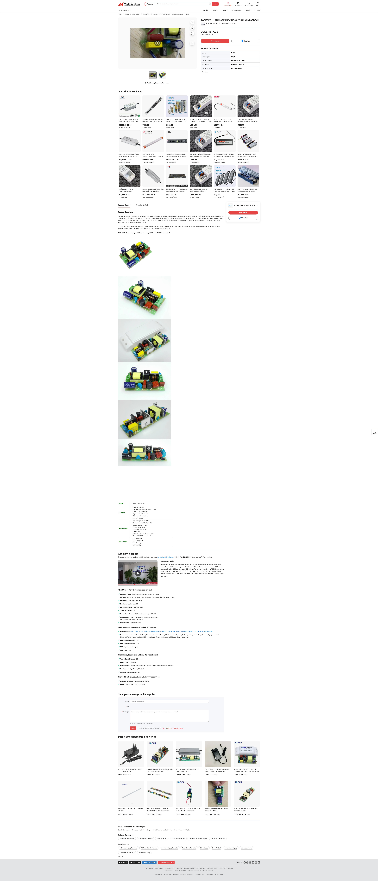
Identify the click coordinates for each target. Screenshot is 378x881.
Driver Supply (204, 848)
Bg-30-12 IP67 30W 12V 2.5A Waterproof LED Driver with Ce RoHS (223, 120)
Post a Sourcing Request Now (173, 728)
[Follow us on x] (247, 862)
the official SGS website (165, 557)
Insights (230, 868)
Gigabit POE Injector (159, 631)
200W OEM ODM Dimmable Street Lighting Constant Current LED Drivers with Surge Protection (129, 155)
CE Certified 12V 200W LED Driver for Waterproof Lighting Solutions (224, 155)
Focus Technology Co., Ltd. (175, 874)
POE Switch (176, 631)
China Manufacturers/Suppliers (173, 868)
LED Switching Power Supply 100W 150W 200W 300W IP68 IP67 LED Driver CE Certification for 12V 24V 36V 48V (224, 190)
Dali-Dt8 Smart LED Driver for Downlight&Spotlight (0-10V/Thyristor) (199, 190)
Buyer (214, 10)
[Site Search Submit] (215, 4)
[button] (210, 4)
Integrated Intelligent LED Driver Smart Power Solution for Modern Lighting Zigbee (176, 155)
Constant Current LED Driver (180, 14)
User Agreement (199, 874)
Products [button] (150, 4)
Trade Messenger (149, 862)
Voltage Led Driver (246, 848)
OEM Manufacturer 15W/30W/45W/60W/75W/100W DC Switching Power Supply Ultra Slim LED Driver (152, 155)
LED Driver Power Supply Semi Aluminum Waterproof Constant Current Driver (247, 155)
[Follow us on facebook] (245, 862)
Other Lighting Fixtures (145, 839)
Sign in (258, 5)
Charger (169, 631)
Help (224, 10)
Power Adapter (161, 839)
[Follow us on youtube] (253, 862)
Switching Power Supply (127, 839)
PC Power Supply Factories (149, 848)
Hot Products (149, 868)
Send (133, 728)
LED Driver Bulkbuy (144, 853)
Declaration (210, 874)
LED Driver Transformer (218, 839)
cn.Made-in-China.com (208, 870)
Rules (258, 10)
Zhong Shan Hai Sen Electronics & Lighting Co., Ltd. (221, 23)
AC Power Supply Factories (170, 848)
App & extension (236, 10)
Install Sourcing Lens (167, 862)
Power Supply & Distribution (148, 14)
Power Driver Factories (189, 848)
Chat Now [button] (246, 41)
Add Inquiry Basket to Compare (158, 83)
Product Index (222, 868)
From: (127, 701)
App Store (123, 862)
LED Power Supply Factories (128, 848)
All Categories (125, 10)
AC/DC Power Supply (146, 631)
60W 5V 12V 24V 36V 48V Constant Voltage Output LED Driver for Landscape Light (177, 190)
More (120, 856)
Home (120, 14)
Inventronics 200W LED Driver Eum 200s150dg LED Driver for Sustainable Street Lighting (153, 190)
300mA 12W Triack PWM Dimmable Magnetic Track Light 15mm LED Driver (153, 120)
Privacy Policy (219, 874)
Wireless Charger (186, 631)
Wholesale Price (200, 868)
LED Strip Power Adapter (177, 839)
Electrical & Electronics (131, 14)
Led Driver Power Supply (127, 853)
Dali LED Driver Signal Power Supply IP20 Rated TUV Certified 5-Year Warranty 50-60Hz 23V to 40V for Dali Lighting (201, 155)
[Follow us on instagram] (250, 862)
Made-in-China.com (180, 870)
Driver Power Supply (231, 848)
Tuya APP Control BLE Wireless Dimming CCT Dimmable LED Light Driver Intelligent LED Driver (200, 120)
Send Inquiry (215, 41)
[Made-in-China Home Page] (129, 4)
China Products (159, 868)
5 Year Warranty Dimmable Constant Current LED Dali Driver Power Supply (247, 120)
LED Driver (134, 631)
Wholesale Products (189, 868)
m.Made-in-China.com (194, 870)
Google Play (135, 862)
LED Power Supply (164, 14)
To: (128, 706)
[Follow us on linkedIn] (259, 862)
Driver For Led (216, 848)
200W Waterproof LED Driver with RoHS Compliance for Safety (248, 190)
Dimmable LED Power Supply (198, 839)
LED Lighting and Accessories (203, 631)
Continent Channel (212, 868)
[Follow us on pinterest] (256, 862)
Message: (126, 712)
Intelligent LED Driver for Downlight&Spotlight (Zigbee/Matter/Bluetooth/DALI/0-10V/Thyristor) (129, 190)
